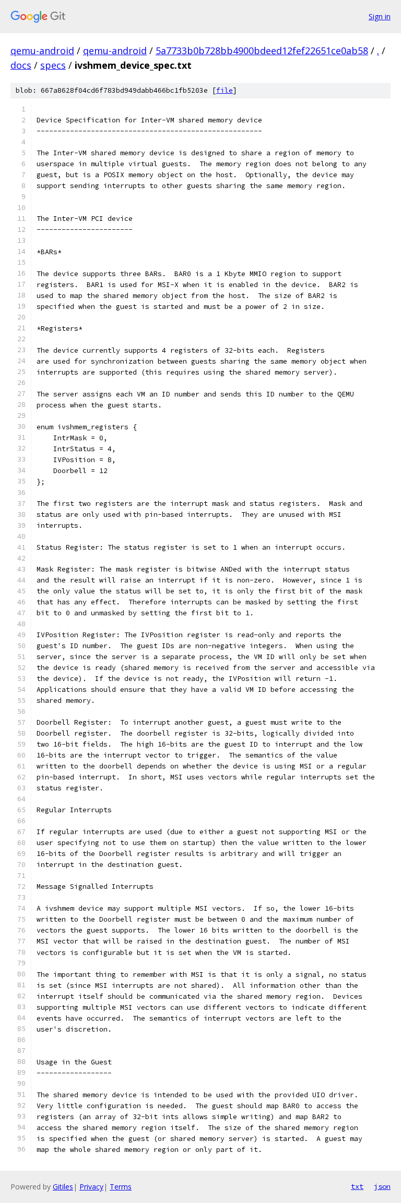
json (382, 1186)
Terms (121, 1187)
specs (53, 65)
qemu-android (42, 50)
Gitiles (63, 1187)
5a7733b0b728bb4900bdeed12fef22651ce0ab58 (262, 50)
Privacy (91, 1187)
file (224, 90)
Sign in (380, 16)
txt (357, 1186)
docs (20, 65)
